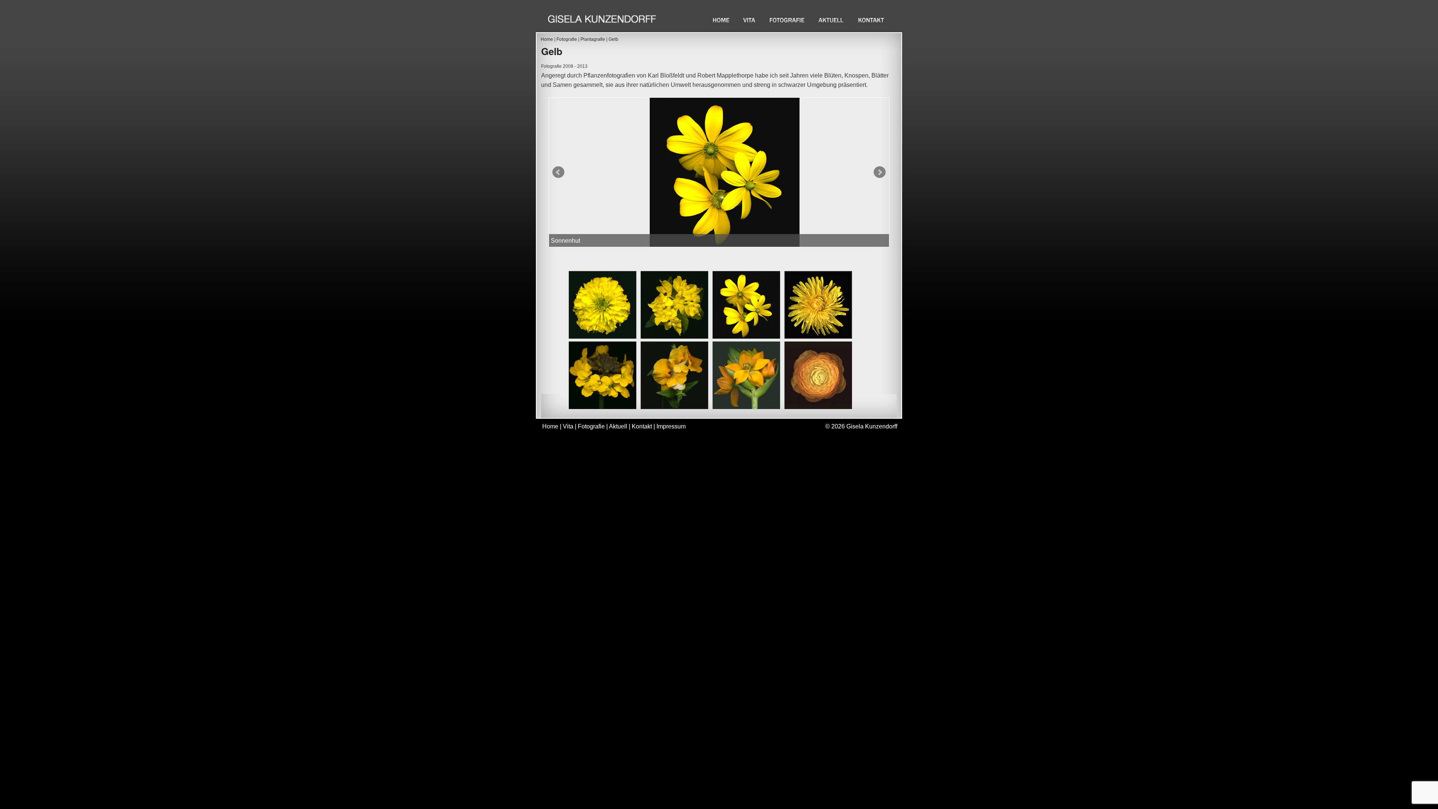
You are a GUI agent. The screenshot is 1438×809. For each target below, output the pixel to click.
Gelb (613, 39)
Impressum (671, 426)
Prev (558, 172)
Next (880, 172)
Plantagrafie (592, 39)
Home (721, 20)
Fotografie (787, 20)
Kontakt (871, 20)
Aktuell (831, 20)
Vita (750, 20)
